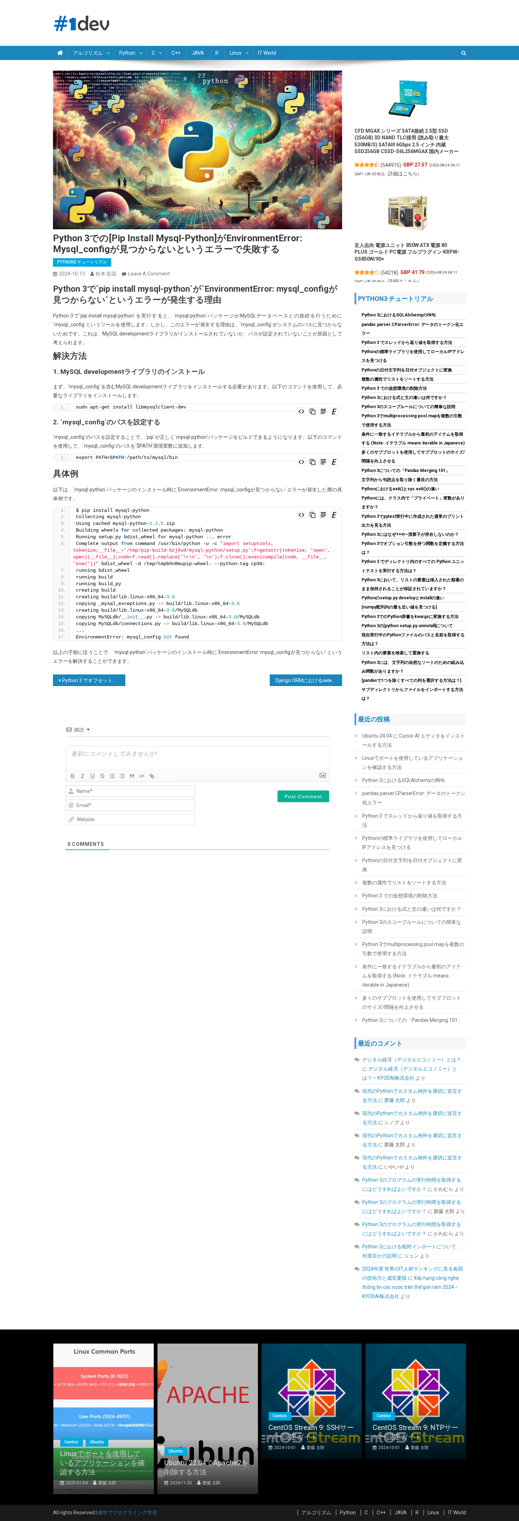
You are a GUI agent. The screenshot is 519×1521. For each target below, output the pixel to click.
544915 (390, 165)
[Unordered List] (122, 776)
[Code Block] (142, 776)
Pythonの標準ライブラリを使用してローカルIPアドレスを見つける (412, 842)
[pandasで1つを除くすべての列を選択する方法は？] (411, 680)
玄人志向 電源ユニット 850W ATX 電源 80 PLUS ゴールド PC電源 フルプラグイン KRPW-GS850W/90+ (406, 252)
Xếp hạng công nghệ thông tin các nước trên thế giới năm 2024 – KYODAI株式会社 (410, 1287)
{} (161, 775)
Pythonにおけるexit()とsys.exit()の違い (400, 488)
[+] (171, 775)
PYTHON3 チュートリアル (82, 262)
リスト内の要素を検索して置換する (395, 652)
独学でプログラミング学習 (127, 1512)
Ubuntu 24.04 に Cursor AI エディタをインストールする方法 (413, 740)
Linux (235, 53)
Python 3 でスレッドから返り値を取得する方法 (407, 342)
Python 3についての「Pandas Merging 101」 (406, 470)
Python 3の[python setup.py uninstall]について (407, 625)
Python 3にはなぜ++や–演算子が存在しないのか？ (410, 534)
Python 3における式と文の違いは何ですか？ (404, 397)
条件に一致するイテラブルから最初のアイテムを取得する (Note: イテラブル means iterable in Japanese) (411, 976)
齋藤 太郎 (394, 1100)
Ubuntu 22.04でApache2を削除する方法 (206, 1467)
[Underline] (92, 776)
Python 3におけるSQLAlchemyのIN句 (399, 315)
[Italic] (83, 776)
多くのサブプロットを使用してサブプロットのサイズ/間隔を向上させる (411, 1002)
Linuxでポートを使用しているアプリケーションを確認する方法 (412, 762)
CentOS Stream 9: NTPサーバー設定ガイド (415, 1432)
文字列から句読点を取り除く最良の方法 (400, 479)
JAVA (198, 53)
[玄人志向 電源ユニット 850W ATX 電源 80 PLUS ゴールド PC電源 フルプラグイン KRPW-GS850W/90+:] (407, 213)
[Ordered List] (112, 776)
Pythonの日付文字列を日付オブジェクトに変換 (407, 370)
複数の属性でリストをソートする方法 (398, 379)
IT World (267, 53)
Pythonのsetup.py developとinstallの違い (403, 597)
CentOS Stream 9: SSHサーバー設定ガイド (311, 1432)
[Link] (152, 776)
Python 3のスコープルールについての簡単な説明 (408, 406)
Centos (71, 1442)
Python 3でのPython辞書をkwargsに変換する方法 (410, 616)
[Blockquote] (132, 776)
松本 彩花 (106, 274)
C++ (176, 53)
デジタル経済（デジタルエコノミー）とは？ (411, 1059)
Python (127, 53)
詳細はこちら (403, 173)
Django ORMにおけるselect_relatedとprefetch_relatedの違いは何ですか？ (308, 680)
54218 (389, 272)
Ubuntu (97, 1442)
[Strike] (102, 776)
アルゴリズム (88, 53)
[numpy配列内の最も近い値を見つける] (399, 607)
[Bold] (73, 776)
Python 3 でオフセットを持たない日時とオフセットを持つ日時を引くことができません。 (93, 680)
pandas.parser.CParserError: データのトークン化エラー (414, 797)
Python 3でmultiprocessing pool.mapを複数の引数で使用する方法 (413, 948)
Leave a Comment (149, 274)
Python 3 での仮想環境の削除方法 (394, 388)
